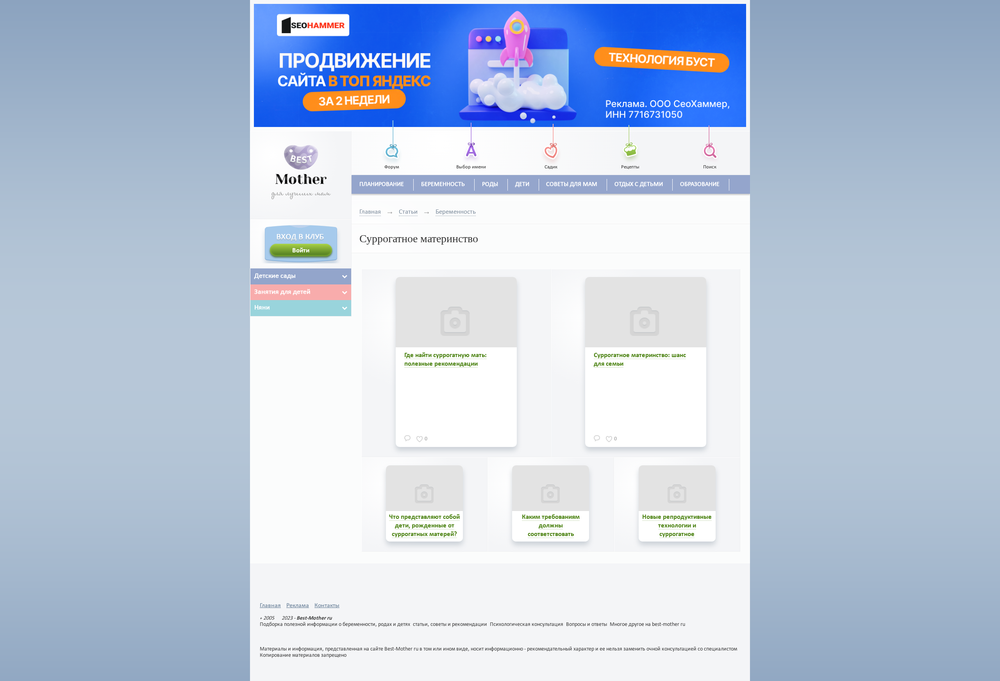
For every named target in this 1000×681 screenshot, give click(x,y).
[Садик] (551, 142)
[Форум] (392, 142)
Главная (370, 212)
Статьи (408, 212)
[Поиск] (710, 142)
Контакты (326, 605)
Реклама (297, 605)
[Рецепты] (630, 142)
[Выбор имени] (471, 142)
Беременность (456, 212)
